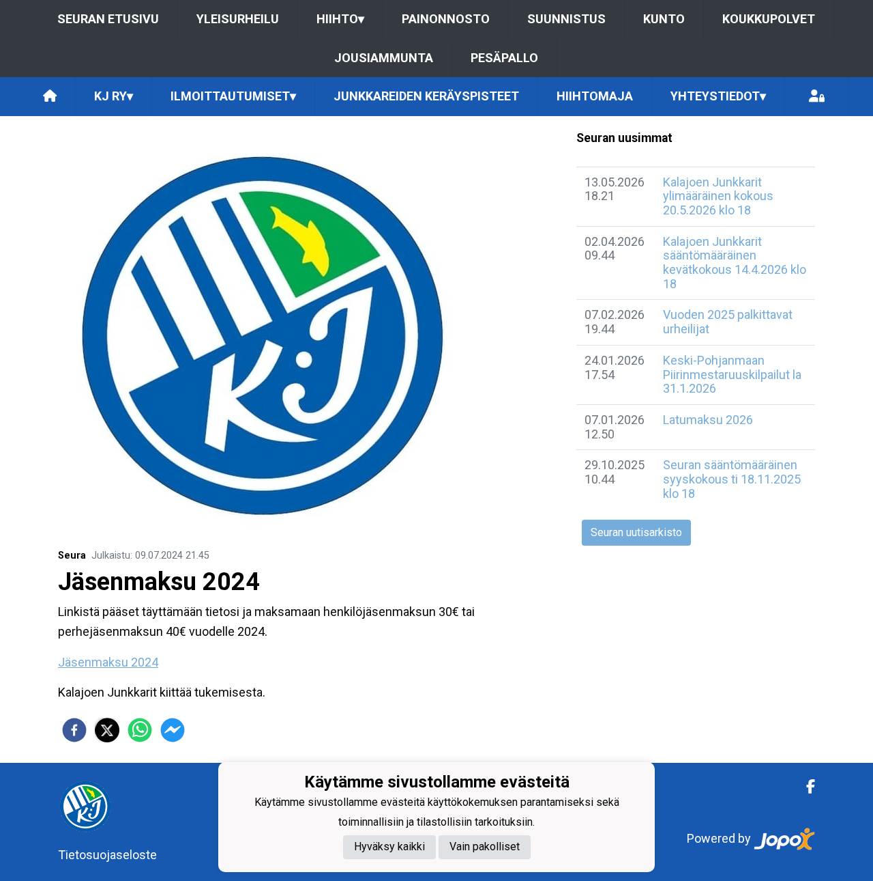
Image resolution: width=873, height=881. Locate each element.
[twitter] (107, 730)
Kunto (664, 19)
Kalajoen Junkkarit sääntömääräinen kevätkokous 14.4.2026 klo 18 (734, 262)
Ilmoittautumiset (233, 96)
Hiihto (340, 19)
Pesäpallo (504, 58)
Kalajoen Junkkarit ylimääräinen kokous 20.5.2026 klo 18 (718, 196)
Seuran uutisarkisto (636, 532)
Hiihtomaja (595, 96)
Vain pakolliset (484, 847)
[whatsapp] (140, 730)
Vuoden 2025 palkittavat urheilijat (728, 321)
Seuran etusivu (108, 19)
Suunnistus (566, 19)
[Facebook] (805, 786)
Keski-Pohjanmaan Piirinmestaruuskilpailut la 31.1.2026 (732, 374)
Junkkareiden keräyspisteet (426, 96)
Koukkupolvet (768, 19)
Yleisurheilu (237, 19)
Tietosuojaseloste (107, 855)
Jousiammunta (383, 58)
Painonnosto (446, 19)
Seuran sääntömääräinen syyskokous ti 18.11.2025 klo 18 (732, 479)
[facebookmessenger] (172, 730)
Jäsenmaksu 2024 (108, 662)
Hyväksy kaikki (389, 847)
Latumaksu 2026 (708, 419)
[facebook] (74, 730)
